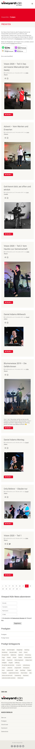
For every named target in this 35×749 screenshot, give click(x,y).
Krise (3, 670)
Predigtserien (18, 38)
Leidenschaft (10, 670)
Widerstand (20, 678)
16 (6, 586)
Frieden (20, 657)
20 (19, 586)
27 (13, 589)
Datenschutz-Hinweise (18, 618)
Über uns (3, 717)
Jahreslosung (26, 665)
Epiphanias (13, 655)
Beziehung (4, 652)
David (20, 652)
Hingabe (11, 662)
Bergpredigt (19, 649)
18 (13, 586)
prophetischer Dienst (14, 673)
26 (10, 589)
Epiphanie (20, 655)
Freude (14, 657)
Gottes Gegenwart (19, 660)
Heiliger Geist (28, 660)
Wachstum (25, 675)
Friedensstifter (27, 657)
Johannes (9, 667)
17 (9, 586)
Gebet (3, 660)
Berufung (27, 649)
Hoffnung (17, 662)
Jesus (3, 667)
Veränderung (18, 675)
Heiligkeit (4, 662)
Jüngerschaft (18, 667)
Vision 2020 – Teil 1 (13, 535)
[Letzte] (20, 588)
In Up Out (18, 665)
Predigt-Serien (5, 638)
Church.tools (4, 724)
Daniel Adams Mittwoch (15, 314)
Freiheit (9, 657)
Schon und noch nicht (7, 675)
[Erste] (2, 586)
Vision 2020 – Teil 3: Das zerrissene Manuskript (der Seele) (16, 67)
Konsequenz (26, 667)
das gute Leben (13, 652)
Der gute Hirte (5, 655)
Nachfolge (22, 670)
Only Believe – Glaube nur (15, 489)
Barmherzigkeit (10, 649)
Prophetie (4, 673)
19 (16, 586)
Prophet (29, 670)
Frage (3, 657)
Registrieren (17, 623)
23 (30, 586)
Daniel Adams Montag (14, 440)
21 (23, 586)
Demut (25, 652)
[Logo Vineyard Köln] (11, 3)
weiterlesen (8, 114)
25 (6, 589)
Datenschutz (4, 731)
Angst (3, 649)
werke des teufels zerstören (8, 678)
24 (3, 589)
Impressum (4, 728)
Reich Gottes (24, 673)
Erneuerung (28, 655)
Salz (30, 673)
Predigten (4, 634)
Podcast (12, 43)
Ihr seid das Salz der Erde (8, 665)
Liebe (16, 670)
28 (17, 589)
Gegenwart (9, 660)
